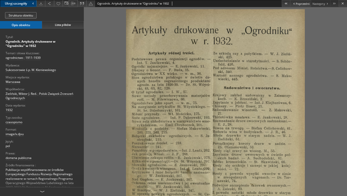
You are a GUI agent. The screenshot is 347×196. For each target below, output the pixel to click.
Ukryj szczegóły (16, 3)
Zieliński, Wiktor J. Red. (21, 94)
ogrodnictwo (14, 58)
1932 (9, 110)
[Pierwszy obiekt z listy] (286, 3)
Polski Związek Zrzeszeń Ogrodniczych (39, 96)
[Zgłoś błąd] (90, 3)
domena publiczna (18, 158)
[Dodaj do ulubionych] (58, 3)
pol (8, 146)
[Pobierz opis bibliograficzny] (73, 3)
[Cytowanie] (82, 3)
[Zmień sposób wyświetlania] (66, 3)
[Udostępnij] (49, 3)
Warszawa (13, 82)
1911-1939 (33, 58)
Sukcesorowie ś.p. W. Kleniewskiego (31, 70)
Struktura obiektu (21, 15)
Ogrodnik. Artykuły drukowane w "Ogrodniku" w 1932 (30, 43)
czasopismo (14, 122)
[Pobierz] (41, 3)
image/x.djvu (15, 134)
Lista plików (63, 25)
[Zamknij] (343, 3)
